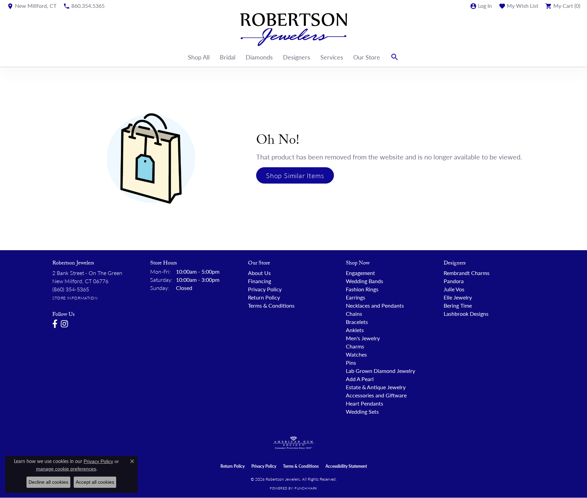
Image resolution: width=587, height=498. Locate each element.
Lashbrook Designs (466, 313)
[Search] (394, 57)
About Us (259, 273)
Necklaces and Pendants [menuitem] (375, 305)
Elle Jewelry (458, 297)
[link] (31, 6)
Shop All (199, 57)
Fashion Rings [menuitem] (362, 289)
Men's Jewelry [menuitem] (363, 338)
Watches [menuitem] (356, 354)
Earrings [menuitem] (355, 297)
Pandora (454, 281)
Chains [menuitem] (354, 313)
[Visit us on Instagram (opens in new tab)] (64, 324)
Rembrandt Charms (467, 273)
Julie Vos (454, 289)
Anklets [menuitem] (355, 330)
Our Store (366, 57)
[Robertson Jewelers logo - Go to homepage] (293, 30)
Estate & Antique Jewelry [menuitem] (376, 387)
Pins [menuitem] (351, 362)
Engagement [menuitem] (360, 273)
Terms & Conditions (271, 305)
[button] (481, 6)
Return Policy (264, 297)
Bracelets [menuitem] (357, 322)
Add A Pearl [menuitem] (360, 379)
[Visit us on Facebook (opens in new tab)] (54, 324)
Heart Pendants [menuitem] (364, 403)
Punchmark (306, 488)
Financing (259, 281)
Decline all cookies (48, 482)
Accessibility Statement (346, 466)
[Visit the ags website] (294, 442)
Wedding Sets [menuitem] (362, 411)
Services (331, 57)
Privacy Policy (265, 289)
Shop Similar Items (295, 175)
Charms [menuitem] (355, 346)
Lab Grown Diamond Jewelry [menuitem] (380, 371)
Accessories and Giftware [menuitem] (376, 395)
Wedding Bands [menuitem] (364, 281)
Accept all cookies (95, 482)
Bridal (227, 57)
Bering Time (458, 305)
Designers (296, 57)
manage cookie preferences (66, 468)
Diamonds (259, 57)
